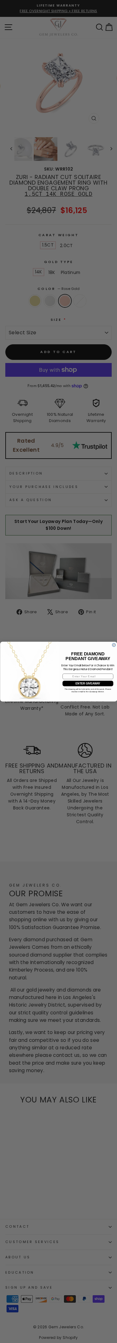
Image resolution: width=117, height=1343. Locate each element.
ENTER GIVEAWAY (88, 683)
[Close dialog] (113, 645)
